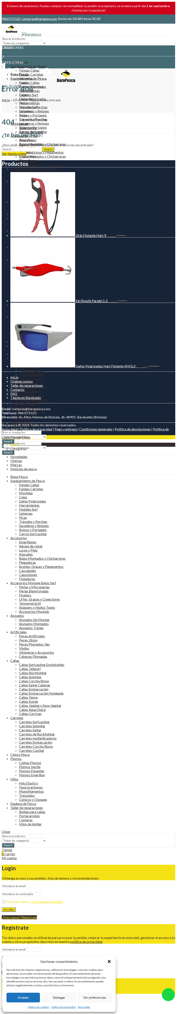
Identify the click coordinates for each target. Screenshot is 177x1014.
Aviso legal (84, 1007)
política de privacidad (86, 942)
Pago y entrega (66, 429)
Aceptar (23, 997)
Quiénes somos (21, 381)
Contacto (17, 389)
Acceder (8, 909)
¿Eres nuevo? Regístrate (19, 917)
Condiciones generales (95, 429)
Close (26, 437)
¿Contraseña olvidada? (47, 902)
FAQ (13, 393)
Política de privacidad (63, 1007)
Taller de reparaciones (26, 385)
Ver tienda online (14, 154)
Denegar (59, 997)
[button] (109, 961)
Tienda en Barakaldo (25, 398)
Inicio (6, 100)
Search (8, 452)
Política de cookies (38, 1007)
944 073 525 (11, 19)
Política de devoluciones (133, 429)
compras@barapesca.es (39, 19)
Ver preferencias (94, 997)
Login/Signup (11, 437)
